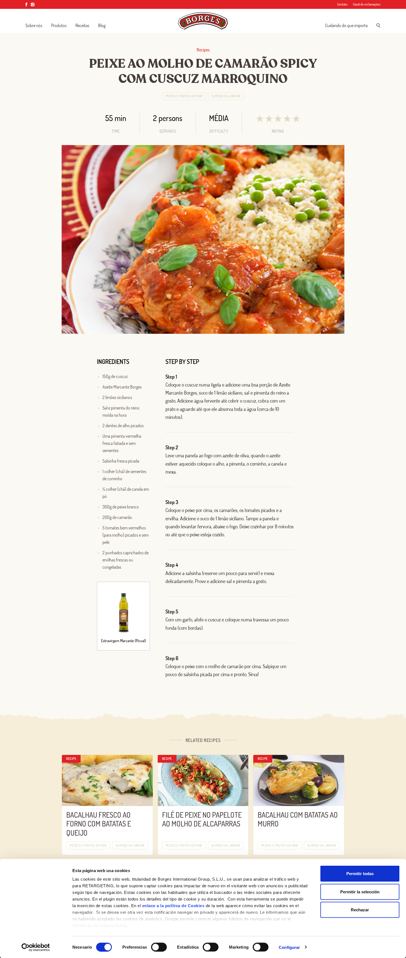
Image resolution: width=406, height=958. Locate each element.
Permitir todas (360, 873)
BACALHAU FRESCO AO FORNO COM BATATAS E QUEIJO (98, 823)
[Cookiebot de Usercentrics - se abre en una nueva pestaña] (36, 947)
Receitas (82, 25)
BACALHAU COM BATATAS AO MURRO (298, 819)
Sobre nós (33, 25)
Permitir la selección (359, 891)
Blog (102, 25)
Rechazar (360, 909)
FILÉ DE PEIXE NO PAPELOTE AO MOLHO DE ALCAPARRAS (202, 819)
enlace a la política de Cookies (173, 905)
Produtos (59, 25)
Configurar (289, 947)
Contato (342, 4)
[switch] (159, 947)
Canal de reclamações (367, 4)
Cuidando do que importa (346, 25)
